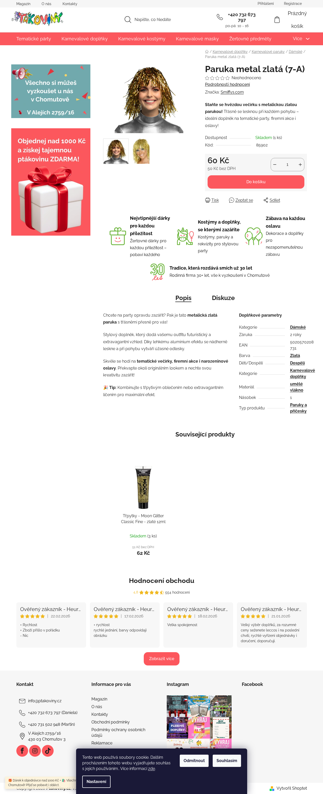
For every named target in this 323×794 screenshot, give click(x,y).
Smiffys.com (232, 92)
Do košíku (256, 181)
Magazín (23, 4)
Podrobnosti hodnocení (227, 84)
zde (151, 768)
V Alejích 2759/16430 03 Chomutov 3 (47, 736)
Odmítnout (194, 760)
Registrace (293, 4)
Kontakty (70, 4)
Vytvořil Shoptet (292, 788)
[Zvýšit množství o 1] (300, 164)
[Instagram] (35, 751)
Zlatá (295, 355)
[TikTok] (48, 751)
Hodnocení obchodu (161, 580)
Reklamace (101, 743)
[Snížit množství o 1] (275, 164)
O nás (46, 4)
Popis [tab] (183, 298)
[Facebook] (22, 751)
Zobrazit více (161, 658)
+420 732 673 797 (242, 17)
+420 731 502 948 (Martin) (51, 724)
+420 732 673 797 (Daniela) (52, 712)
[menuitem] (33, 38)
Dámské (298, 327)
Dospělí (297, 363)
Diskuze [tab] (223, 298)
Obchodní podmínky (110, 722)
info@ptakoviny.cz (45, 700)
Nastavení (96, 781)
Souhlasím (227, 760)
